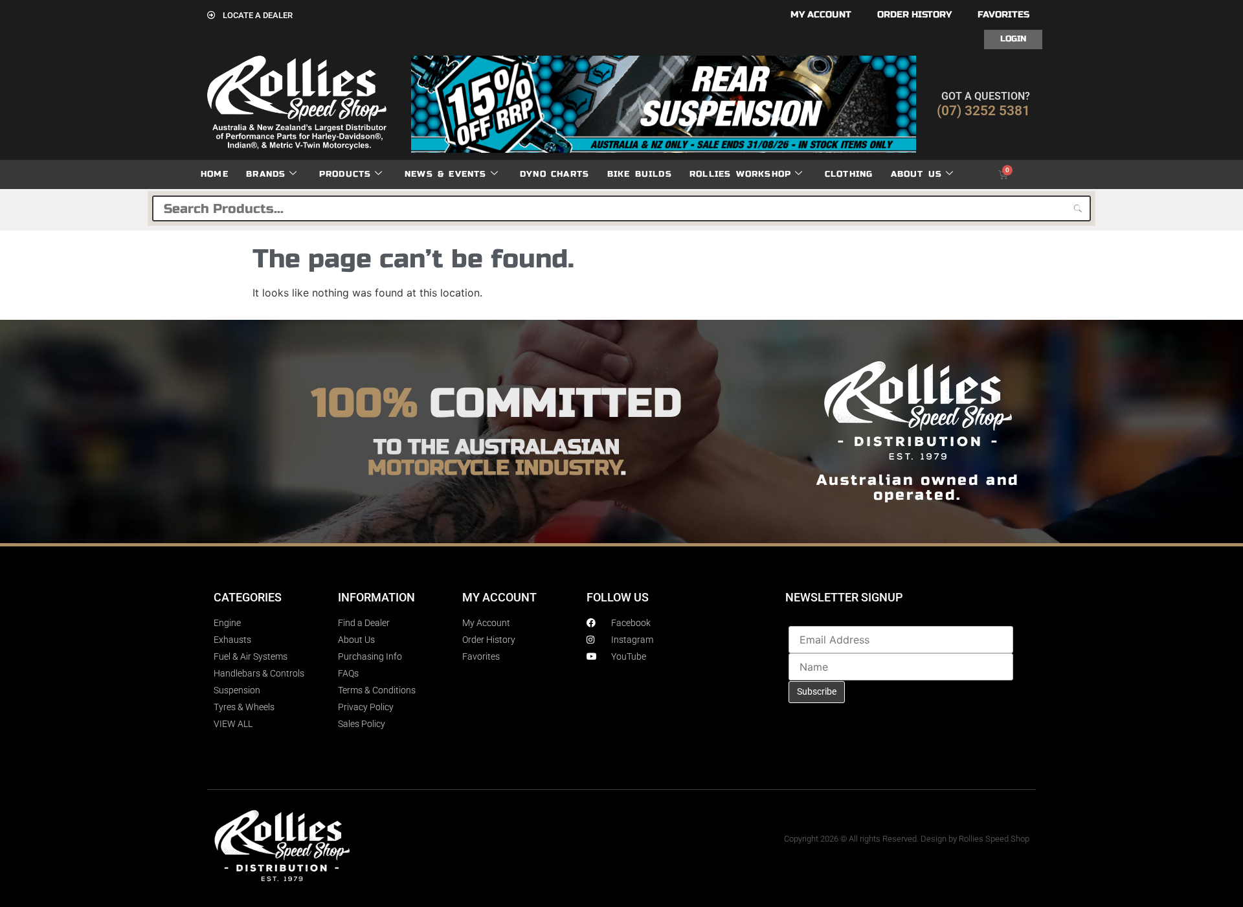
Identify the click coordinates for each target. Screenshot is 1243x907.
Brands (266, 174)
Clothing (849, 174)
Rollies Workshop (740, 174)
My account (820, 14)
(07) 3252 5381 (983, 110)
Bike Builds (639, 174)
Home (215, 174)
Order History (914, 14)
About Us (917, 174)
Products (345, 174)
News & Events (446, 174)
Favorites (1003, 14)
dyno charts (554, 174)
